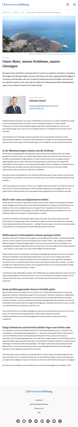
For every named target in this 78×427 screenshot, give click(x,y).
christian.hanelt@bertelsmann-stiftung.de (43, 106)
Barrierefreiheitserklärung (39, 404)
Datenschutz (39, 408)
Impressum (39, 400)
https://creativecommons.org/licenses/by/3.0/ (62, 54)
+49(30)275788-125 (36, 108)
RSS (39, 412)
